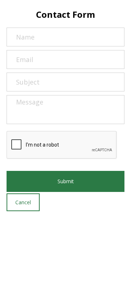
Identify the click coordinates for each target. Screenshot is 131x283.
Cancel (23, 202)
